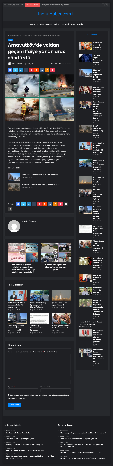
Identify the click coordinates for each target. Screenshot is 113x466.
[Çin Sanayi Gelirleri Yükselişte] (85, 46)
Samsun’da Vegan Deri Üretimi (97, 290)
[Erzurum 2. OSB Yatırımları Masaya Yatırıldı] (85, 193)
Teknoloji (65, 24)
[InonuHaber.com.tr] (56, 14)
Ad (9, 378)
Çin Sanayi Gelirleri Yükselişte (97, 45)
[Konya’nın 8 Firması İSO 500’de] (85, 278)
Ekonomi (48, 24)
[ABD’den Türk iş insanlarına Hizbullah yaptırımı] (85, 90)
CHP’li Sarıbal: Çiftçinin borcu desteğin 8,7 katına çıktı (17, 305)
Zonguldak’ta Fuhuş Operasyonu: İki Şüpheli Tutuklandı (38, 305)
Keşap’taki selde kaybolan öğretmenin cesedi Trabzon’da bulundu (98, 307)
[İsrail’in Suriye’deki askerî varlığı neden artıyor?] (14, 187)
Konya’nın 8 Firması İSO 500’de (98, 277)
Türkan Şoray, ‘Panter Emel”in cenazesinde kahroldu (60, 328)
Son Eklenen (92, 35)
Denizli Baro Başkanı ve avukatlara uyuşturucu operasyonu (98, 263)
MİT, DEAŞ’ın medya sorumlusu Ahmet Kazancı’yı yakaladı (98, 336)
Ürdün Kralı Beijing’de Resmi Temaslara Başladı (90, 323)
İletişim (80, 24)
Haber (41, 24)
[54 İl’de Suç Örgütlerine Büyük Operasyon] (39, 318)
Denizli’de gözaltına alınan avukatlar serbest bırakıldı (16, 328)
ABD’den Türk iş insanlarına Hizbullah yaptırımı (98, 90)
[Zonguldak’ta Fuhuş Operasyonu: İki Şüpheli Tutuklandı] (39, 295)
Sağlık (56, 24)
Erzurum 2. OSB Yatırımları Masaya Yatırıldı (97, 194)
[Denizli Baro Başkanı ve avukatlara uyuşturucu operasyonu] (85, 261)
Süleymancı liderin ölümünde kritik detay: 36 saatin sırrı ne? (98, 355)
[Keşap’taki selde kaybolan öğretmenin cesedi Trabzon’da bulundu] (85, 303)
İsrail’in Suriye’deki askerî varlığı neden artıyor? (41, 184)
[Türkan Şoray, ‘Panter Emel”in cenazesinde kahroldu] (61, 318)
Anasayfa (34, 24)
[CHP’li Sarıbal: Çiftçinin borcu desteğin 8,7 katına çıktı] (17, 295)
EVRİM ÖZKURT (17, 64)
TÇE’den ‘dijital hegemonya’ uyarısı (98, 58)
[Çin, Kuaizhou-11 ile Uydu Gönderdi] (61, 295)
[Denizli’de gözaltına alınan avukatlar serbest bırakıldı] (17, 318)
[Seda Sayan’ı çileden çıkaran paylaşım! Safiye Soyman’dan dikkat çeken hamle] (85, 105)
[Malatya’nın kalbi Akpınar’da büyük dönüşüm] (14, 177)
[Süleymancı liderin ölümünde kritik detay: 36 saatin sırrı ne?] (85, 353)
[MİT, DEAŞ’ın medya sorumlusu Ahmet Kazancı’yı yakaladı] (85, 333)
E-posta (11, 387)
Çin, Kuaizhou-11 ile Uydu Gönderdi (59, 304)
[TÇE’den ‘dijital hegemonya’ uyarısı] (85, 58)
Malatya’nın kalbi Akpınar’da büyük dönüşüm (56, 5)
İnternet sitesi (45, 387)
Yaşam (72, 24)
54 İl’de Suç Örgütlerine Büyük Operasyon (37, 328)
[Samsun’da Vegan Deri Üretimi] (85, 291)
